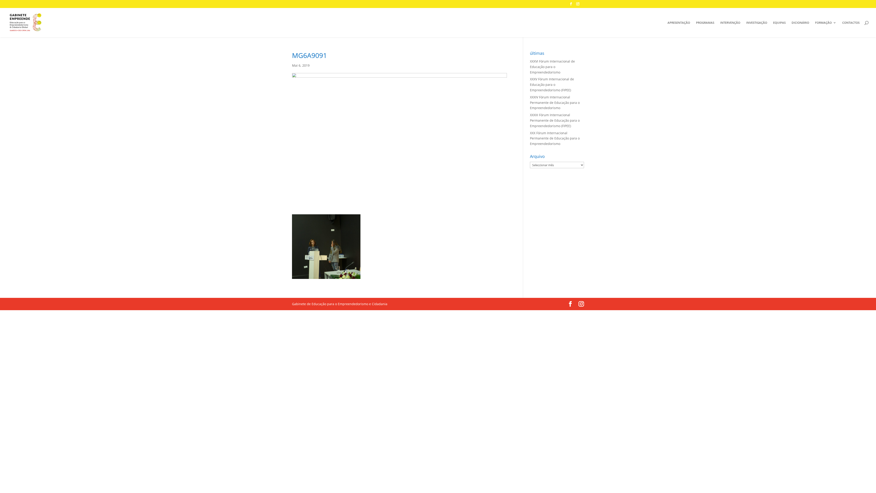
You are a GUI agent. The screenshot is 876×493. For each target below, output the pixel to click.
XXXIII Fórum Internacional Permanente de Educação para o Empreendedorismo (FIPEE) (555, 120)
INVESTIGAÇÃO (756, 23)
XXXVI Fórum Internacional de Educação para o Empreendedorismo (552, 66)
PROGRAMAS (705, 23)
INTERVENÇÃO (730, 23)
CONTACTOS (851, 23)
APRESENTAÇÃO (678, 23)
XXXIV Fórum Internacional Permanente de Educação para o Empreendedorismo (555, 102)
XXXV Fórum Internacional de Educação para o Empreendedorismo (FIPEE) (552, 84)
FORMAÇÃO (823, 23)
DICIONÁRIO (800, 23)
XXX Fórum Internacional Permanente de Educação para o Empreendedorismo (555, 138)
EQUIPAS (779, 23)
